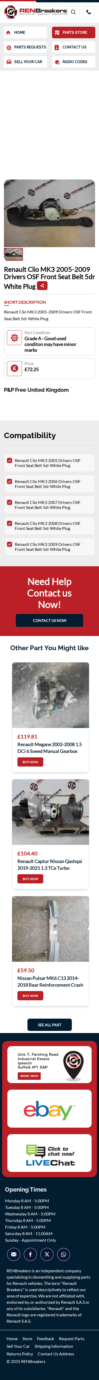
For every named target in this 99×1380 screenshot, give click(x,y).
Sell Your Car (18, 1346)
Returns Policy (20, 1353)
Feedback (45, 1338)
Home (12, 1338)
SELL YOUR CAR (28, 62)
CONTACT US (75, 47)
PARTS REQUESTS (30, 47)
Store (27, 1338)
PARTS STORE (75, 32)
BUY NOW (30, 762)
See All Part (49, 1025)
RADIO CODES (75, 62)
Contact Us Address (56, 1353)
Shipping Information (54, 1346)
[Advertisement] (49, 122)
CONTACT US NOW (49, 620)
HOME (19, 32)
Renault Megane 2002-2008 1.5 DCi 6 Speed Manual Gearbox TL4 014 (49, 747)
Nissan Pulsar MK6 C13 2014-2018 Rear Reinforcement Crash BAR (50, 981)
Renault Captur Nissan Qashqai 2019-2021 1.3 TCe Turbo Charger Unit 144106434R (49, 864)
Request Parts (71, 1338)
